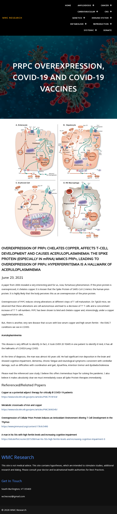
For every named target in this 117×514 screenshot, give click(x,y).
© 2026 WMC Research (14, 509)
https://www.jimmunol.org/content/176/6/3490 (25, 426)
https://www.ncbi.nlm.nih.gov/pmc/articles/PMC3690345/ (29, 409)
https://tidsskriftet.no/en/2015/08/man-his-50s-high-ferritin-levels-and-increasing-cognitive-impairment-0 (53, 439)
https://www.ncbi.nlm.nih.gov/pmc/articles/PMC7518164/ (29, 396)
